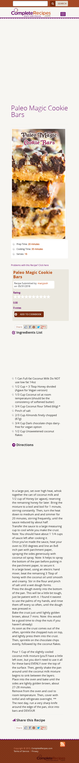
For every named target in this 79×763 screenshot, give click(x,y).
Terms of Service (21, 751)
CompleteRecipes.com (41, 748)
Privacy (35, 751)
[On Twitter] (38, 327)
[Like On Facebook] (26, 327)
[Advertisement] (39, 62)
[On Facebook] (30, 327)
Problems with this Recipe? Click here (30, 265)
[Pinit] (33, 327)
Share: (19, 326)
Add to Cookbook (30, 314)
